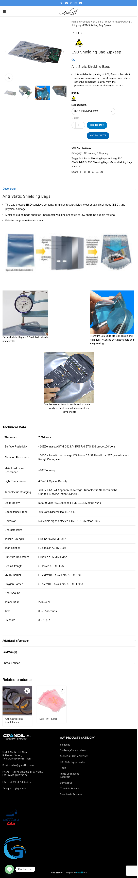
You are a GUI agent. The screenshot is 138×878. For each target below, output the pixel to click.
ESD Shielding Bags (98, 162)
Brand (75, 93)
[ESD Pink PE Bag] (51, 700)
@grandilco (21, 789)
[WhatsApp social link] (76, 3)
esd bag (112, 159)
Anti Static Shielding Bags (93, 159)
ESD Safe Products (103, 22)
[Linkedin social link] (71, 3)
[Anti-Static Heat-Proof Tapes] (17, 700)
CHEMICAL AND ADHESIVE (74, 756)
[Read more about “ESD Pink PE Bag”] (62, 691)
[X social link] (61, 3)
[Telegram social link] (80, 3)
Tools (63, 768)
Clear (76, 118)
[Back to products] (78, 33)
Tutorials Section (69, 789)
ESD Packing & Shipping (95, 153)
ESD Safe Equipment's (72, 762)
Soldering (65, 745)
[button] (6, 52)
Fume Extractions (69, 774)
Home (75, 22)
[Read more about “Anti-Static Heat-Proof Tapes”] (27, 691)
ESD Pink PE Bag (48, 719)
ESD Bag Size (79, 105)
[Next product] (82, 33)
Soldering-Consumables (73, 750)
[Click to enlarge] (9, 77)
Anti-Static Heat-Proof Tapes (14, 720)
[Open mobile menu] (4, 11)
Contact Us (66, 783)
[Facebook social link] (57, 3)
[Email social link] (66, 3)
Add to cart (97, 125)
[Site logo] (69, 11)
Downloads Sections (71, 794)
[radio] (74, 98)
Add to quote (98, 135)
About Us (65, 777)
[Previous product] (74, 33)
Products (85, 22)
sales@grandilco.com (22, 765)
